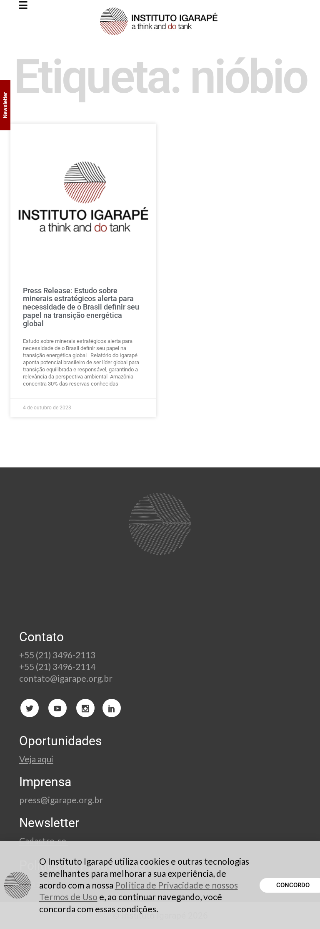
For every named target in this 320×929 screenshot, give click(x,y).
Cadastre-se (43, 840)
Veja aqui (36, 759)
